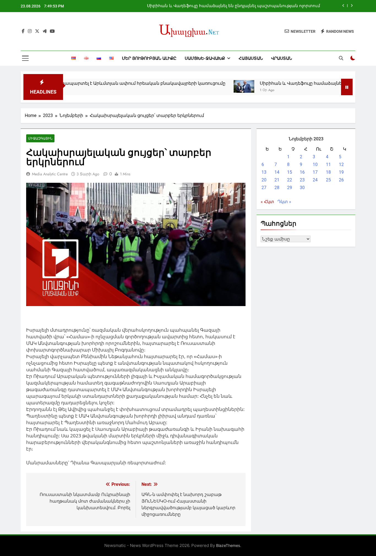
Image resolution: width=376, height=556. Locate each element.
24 (315, 179)
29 (289, 187)
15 (289, 172)
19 (341, 172)
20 (263, 179)
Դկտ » (284, 201)
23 (302, 179)
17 (315, 172)
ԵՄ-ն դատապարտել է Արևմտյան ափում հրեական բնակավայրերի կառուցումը (115, 83)
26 (341, 179)
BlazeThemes (228, 545)
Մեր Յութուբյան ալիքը (149, 58)
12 (341, 164)
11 (328, 164)
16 (302, 172)
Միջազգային (40, 138)
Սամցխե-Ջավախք (205, 58)
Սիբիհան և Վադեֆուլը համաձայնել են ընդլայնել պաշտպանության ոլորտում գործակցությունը (233, 6)
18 (328, 172)
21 (276, 179)
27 (263, 187)
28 (276, 187)
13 (263, 172)
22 (289, 179)
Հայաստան (251, 58)
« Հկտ (267, 201)
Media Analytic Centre (50, 174)
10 (315, 164)
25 (328, 179)
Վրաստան (281, 58)
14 (276, 172)
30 (302, 187)
